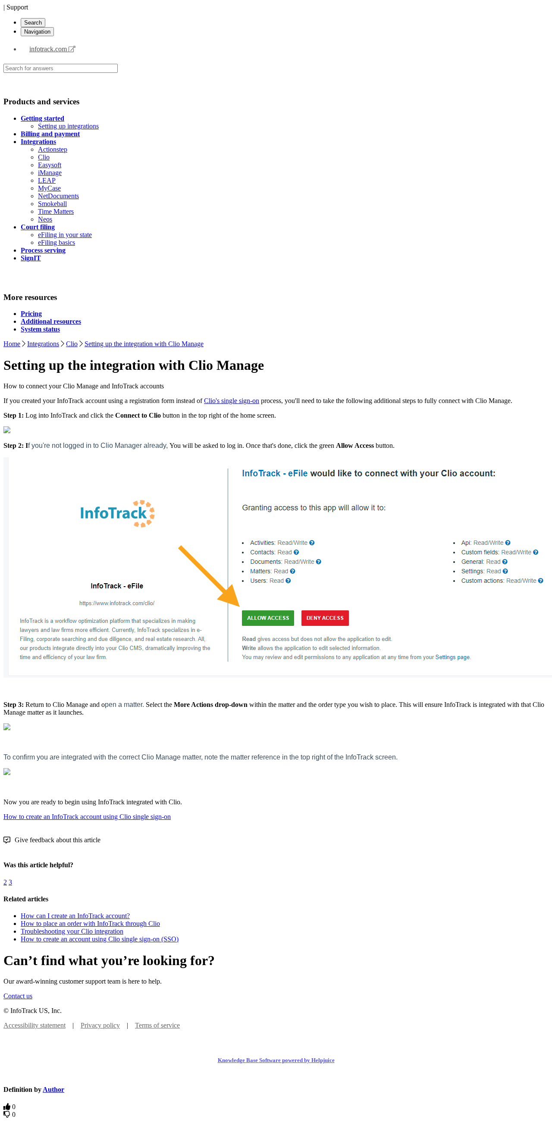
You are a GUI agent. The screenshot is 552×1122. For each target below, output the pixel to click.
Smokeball (52, 203)
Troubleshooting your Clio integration (72, 931)
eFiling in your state (65, 234)
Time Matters (56, 211)
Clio (44, 157)
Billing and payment (50, 134)
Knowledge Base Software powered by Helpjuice (276, 1060)
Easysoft (49, 165)
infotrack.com (49, 49)
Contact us (17, 996)
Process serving (43, 250)
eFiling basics (56, 242)
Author (53, 1089)
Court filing (38, 227)
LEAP (47, 180)
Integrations (38, 141)
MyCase (49, 188)
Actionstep (52, 149)
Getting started (42, 118)
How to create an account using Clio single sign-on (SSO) (100, 939)
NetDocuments (58, 196)
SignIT (31, 258)
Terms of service (157, 1025)
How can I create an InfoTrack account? (75, 915)
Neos (45, 219)
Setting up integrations (68, 126)
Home (11, 343)
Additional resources (51, 321)
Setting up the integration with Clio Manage (144, 343)
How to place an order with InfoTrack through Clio (90, 923)
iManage (50, 172)
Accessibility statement (34, 1025)
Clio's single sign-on (231, 400)
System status (40, 329)
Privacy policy (100, 1025)
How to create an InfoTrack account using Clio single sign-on (87, 816)
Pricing (31, 313)
